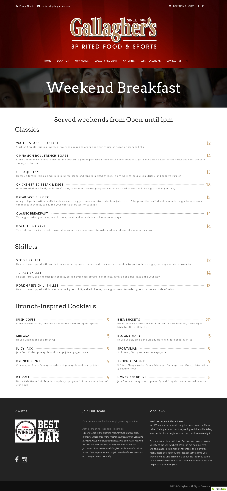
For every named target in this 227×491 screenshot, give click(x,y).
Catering (129, 60)
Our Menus (82, 60)
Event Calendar (151, 60)
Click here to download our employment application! (110, 421)
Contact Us (174, 60)
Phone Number (28, 6)
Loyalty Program (106, 60)
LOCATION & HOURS (184, 6)
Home (48, 60)
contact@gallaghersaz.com (55, 6)
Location (63, 60)
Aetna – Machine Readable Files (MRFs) (103, 428)
